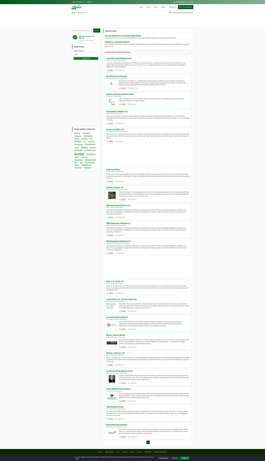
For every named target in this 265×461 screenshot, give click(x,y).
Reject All (175, 458)
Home (141, 7)
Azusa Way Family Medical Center (119, 58)
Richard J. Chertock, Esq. (115, 353)
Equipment (78, 150)
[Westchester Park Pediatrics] (112, 432)
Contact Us (172, 7)
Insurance (84, 157)
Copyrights (148, 452)
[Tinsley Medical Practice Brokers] (112, 397)
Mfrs (75, 162)
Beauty (76, 139)
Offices (76, 165)
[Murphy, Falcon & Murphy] (112, 343)
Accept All (185, 458)
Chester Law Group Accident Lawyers (120, 94)
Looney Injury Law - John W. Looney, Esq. (121, 299)
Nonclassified (90, 162)
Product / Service (79, 51)
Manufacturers (90, 160)
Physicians (78, 168)
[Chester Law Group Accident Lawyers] (112, 102)
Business (84, 138)
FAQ (118, 452)
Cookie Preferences (160, 452)
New (81, 162)
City (85, 141)
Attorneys (77, 136)
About (148, 7)
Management (78, 160)
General (79, 154)
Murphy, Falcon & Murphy (115, 335)
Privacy (139, 452)
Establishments (90, 150)
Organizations (86, 165)
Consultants (78, 144)
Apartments (86, 133)
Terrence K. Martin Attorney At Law (119, 371)
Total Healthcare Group (114, 407)
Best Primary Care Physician (116, 76)
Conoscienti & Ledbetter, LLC (117, 111)
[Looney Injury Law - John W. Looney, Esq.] (112, 307)
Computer (91, 141)
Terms (132, 452)
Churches (77, 141)
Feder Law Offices (113, 169)
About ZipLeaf (109, 452)
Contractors (90, 144)
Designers (93, 147)
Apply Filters (86, 58)
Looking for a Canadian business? (117, 42)
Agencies (77, 133)
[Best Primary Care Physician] (112, 84)
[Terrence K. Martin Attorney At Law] (112, 379)
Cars (90, 138)
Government (90, 154)
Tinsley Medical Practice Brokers (118, 389)
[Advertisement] (132, 21)
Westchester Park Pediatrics (116, 425)
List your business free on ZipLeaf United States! (123, 36)
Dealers (84, 147)
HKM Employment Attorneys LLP (118, 205)
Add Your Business (185, 7)
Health (76, 157)
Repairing (87, 168)
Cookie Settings (163, 458)
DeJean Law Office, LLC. (115, 129)
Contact (124, 452)
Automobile (88, 136)
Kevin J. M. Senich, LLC (115, 281)
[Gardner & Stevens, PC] (112, 195)
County (76, 147)
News (156, 7)
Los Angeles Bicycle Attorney (117, 317)
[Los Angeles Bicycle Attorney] (112, 325)
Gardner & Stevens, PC (114, 187)
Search (163, 7)
